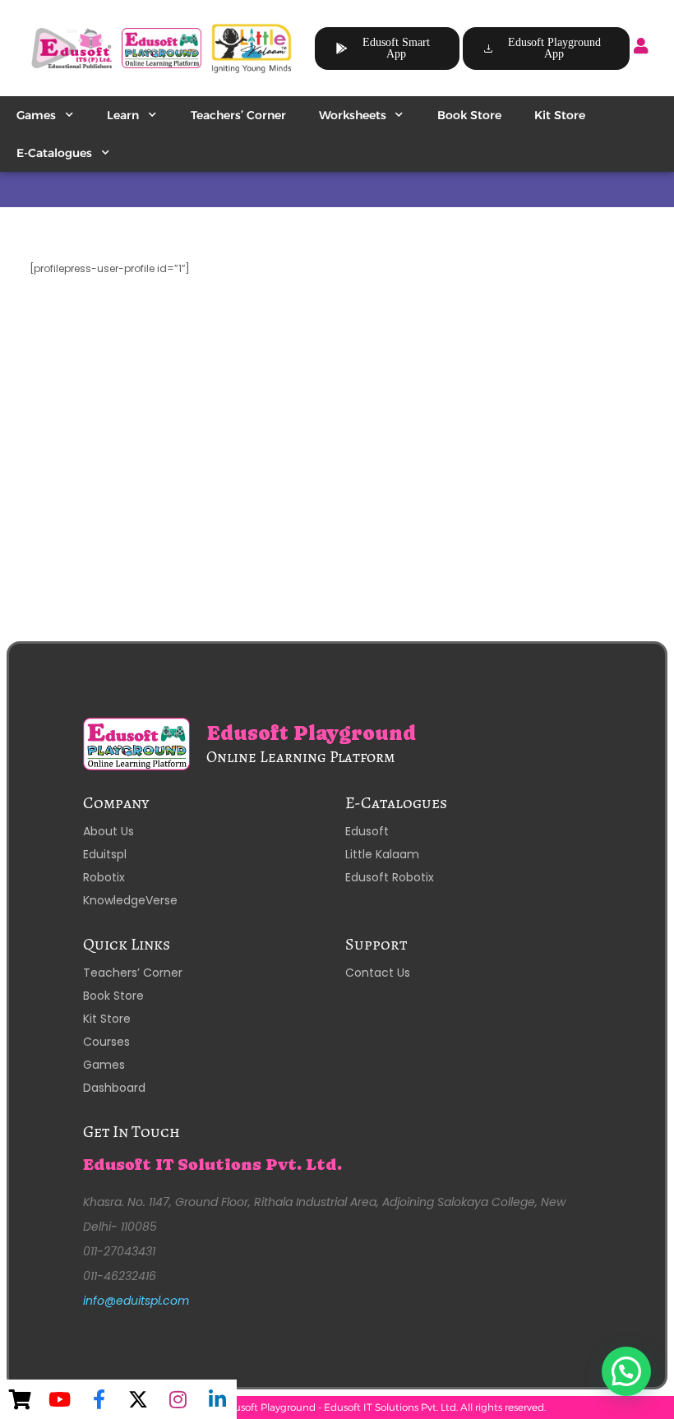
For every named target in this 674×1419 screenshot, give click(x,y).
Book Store (469, 115)
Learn (123, 115)
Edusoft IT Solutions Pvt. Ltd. (212, 1164)
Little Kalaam (382, 854)
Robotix (104, 877)
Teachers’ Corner (238, 115)
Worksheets (352, 115)
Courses (106, 1041)
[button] (626, 1371)
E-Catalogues (54, 153)
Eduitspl (105, 854)
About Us (108, 831)
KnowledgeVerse (130, 900)
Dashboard (114, 1087)
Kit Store (559, 115)
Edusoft (367, 831)
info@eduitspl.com (136, 1300)
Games (36, 115)
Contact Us (377, 972)
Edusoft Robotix (389, 877)
